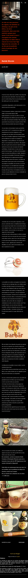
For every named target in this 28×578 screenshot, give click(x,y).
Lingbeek (18, 556)
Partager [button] (21, 542)
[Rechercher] (22, 3)
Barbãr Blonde (6, 542)
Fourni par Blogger (15, 553)
